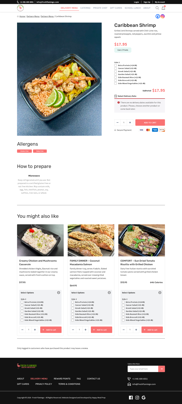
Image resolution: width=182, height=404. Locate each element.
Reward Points (62, 378)
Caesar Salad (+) (127, 68)
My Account (160, 2)
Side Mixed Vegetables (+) (131, 83)
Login (136, 2)
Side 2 (117, 62)
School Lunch (133, 8)
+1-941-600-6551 (26, 2)
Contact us (93, 378)
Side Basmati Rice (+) (129, 77)
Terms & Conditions (69, 384)
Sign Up (147, 2)
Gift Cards (116, 8)
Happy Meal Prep (99, 397)
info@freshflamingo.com (48, 2)
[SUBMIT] (161, 369)
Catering (85, 8)
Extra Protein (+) (127, 65)
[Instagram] (162, 16)
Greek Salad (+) (126, 71)
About (146, 8)
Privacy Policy (43, 384)
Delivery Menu (69, 8)
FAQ (79, 378)
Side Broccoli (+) (127, 80)
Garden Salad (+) (127, 74)
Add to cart (150, 122)
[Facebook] (158, 16)
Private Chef (100, 8)
